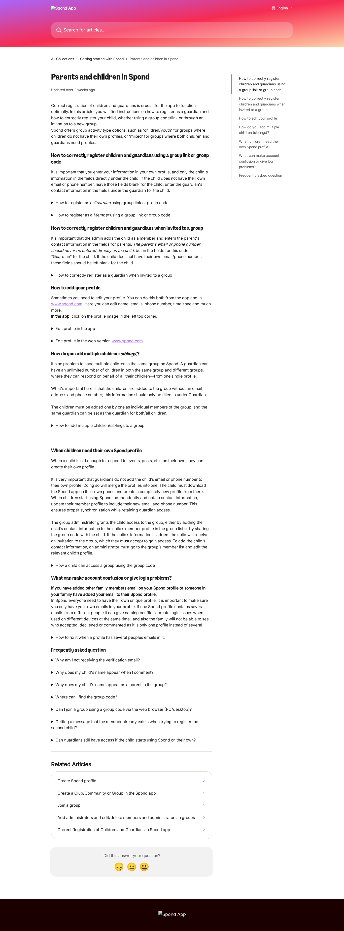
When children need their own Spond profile (259, 144)
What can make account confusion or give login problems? (259, 161)
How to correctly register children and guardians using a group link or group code (262, 84)
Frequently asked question (260, 175)
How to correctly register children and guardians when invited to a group (262, 104)
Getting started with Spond (102, 59)
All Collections (62, 59)
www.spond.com (66, 303)
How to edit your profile (258, 118)
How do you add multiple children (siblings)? (259, 130)
